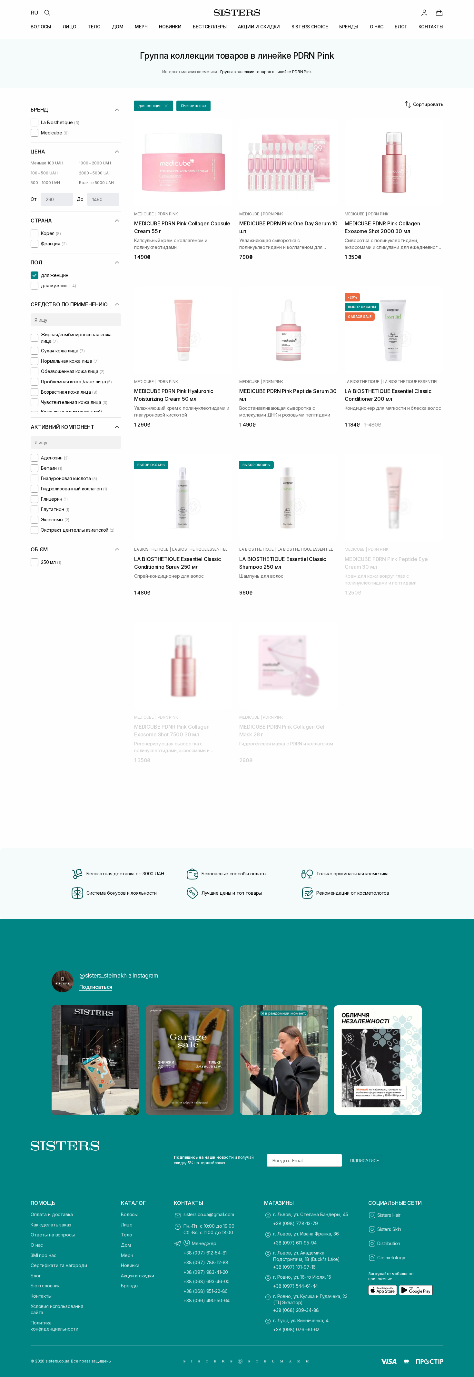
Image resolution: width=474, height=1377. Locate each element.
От (34, 199)
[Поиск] (47, 12)
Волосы (129, 1214)
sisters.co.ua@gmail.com (208, 1214)
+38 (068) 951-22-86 (205, 1291)
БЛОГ (401, 26)
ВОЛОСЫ (41, 26)
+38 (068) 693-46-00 (206, 1281)
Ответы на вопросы (53, 1234)
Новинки (130, 1265)
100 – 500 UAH (44, 173)
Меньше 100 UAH (47, 163)
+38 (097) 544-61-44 (295, 1286)
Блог (36, 1275)
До (80, 199)
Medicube (144, 214)
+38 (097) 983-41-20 (205, 1272)
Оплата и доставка (52, 1214)
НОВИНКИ (170, 26)
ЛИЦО (69, 26)
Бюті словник (45, 1285)
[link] (439, 12)
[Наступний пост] (411, 1060)
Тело (126, 1234)
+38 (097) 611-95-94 (295, 1242)
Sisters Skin (389, 1229)
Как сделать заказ (51, 1224)
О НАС (376, 26)
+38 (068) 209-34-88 (296, 1310)
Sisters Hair (388, 1215)
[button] (153, 106)
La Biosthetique (362, 381)
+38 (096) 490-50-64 (206, 1300)
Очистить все (193, 105)
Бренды (129, 1285)
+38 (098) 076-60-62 (296, 1329)
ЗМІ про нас (43, 1255)
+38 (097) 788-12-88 (205, 1262)
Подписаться (95, 987)
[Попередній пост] (62, 1060)
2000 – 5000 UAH (95, 173)
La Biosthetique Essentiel (410, 381)
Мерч (127, 1255)
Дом (126, 1245)
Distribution (388, 1243)
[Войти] (424, 12)
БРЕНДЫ (348, 26)
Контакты (41, 1296)
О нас (37, 1245)
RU (34, 12)
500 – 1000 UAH (45, 182)
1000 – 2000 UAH (95, 163)
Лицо (126, 1224)
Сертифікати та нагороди (59, 1265)
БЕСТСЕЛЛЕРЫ (209, 26)
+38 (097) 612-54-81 (205, 1252)
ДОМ (117, 26)
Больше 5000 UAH (96, 182)
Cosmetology (391, 1257)
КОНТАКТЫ (431, 26)
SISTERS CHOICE (309, 26)
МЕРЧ (141, 26)
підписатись (365, 1160)
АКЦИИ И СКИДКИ (259, 26)
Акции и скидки (137, 1275)
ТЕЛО (94, 26)
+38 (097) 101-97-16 (294, 1267)
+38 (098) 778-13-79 (295, 1223)
